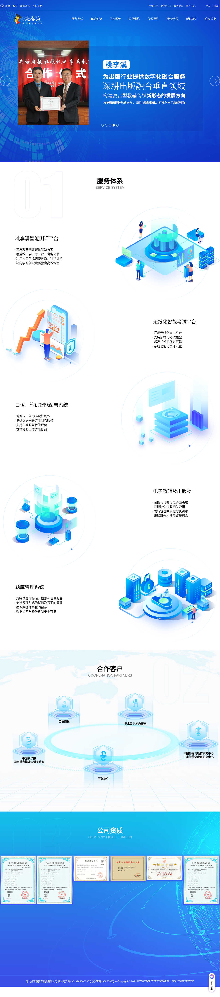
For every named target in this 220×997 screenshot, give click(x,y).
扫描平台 (37, 5)
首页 (7, 5)
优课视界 (153, 19)
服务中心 (178, 5)
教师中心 (166, 5)
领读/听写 (172, 19)
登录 (208, 5)
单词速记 (96, 19)
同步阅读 (115, 19)
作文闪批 (210, 19)
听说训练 (191, 19)
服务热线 (25, 5)
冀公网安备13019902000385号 (75, 981)
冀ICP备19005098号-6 (104, 981)
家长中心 (191, 5)
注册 (216, 5)
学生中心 (153, 5)
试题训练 (134, 19)
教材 (15, 5)
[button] (102, 125)
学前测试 (77, 19)
